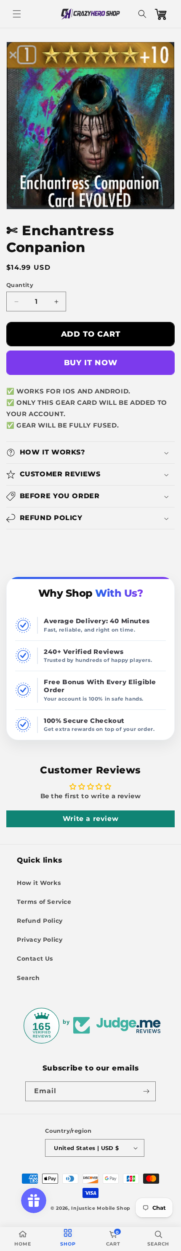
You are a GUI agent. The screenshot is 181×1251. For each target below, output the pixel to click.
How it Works (39, 883)
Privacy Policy (39, 939)
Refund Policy (40, 920)
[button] (17, 14)
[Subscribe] (146, 1091)
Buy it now (90, 362)
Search (28, 978)
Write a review (90, 819)
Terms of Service (44, 902)
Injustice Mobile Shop (100, 1208)
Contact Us (35, 958)
